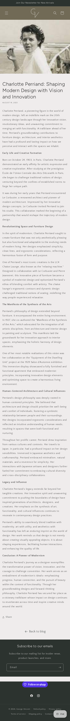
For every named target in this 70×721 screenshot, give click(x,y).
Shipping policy (35, 714)
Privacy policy (55, 709)
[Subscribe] (59, 667)
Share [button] (9, 617)
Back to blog (37, 631)
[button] (6, 13)
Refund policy (40, 709)
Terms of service (18, 714)
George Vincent (23, 709)
